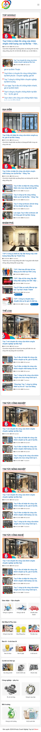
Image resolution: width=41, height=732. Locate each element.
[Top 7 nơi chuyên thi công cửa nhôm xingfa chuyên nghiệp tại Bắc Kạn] (7, 63)
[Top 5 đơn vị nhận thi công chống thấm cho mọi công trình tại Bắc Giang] (7, 188)
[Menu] (38, 4)
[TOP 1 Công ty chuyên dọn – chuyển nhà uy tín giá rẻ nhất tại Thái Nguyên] (7, 301)
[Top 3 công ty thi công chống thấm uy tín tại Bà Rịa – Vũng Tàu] (7, 197)
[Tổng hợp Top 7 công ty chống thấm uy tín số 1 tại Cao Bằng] (7, 387)
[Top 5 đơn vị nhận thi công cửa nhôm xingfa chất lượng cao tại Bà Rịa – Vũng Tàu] (20, 28)
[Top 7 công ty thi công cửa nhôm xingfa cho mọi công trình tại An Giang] (7, 378)
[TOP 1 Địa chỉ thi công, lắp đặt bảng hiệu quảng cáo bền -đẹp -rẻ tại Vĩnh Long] (7, 281)
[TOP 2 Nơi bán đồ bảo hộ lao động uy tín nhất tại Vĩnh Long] (7, 272)
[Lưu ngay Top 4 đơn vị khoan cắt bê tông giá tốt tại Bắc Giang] (7, 215)
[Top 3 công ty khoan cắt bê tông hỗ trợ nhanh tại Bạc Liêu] (7, 206)
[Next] (38, 34)
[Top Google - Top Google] (12, 4)
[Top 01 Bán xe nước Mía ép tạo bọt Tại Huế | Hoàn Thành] (7, 290)
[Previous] (3, 34)
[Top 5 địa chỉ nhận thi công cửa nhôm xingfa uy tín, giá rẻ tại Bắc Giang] (20, 122)
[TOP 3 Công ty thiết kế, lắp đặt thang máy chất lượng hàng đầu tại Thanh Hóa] (20, 238)
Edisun (36, 729)
